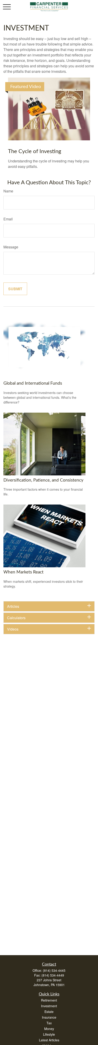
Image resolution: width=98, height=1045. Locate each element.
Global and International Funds (32, 383)
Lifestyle (49, 1034)
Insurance (49, 1017)
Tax (49, 1023)
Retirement (49, 1000)
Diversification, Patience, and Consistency (43, 480)
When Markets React (23, 572)
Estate (49, 1011)
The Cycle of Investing (34, 151)
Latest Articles (49, 1040)
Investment (49, 1006)
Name (8, 191)
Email (8, 219)
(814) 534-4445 (54, 970)
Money (49, 1028)
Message (10, 247)
